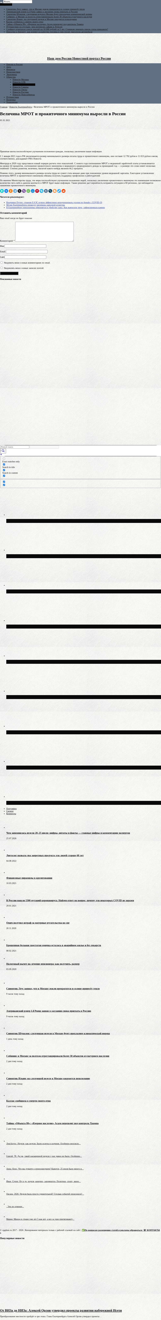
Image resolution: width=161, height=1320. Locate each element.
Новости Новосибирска (24, 94)
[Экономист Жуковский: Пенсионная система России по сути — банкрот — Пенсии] (5, 294)
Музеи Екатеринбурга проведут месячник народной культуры (35, 205)
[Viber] (24, 191)
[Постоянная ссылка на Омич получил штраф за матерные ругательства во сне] (11, 917)
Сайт (2, 257)
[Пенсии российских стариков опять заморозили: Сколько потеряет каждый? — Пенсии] (5, 329)
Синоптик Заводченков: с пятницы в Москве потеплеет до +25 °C (54, 732)
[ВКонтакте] (6, 191)
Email (2, 251)
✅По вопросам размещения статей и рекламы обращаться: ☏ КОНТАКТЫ (121, 1230)
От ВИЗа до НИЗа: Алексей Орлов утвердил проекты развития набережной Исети (61, 1310)
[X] (19, 191)
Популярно (11, 808)
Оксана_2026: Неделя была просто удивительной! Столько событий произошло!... (45, 1194)
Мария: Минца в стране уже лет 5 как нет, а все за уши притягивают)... (40, 1219)
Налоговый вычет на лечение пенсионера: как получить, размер (43, 963)
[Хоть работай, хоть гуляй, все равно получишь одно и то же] (5, 340)
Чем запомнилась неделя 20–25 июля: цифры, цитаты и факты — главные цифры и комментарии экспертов (68, 832)
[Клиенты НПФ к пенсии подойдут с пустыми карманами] (5, 417)
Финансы (10, 69)
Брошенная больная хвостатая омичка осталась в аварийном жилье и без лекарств (53, 945)
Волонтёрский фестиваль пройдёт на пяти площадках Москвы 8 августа (60, 697)
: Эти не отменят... (15, 1206)
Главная (3, 107)
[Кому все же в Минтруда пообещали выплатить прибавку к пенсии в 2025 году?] (5, 364)
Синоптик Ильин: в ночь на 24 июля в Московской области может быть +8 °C (64, 767)
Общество (11, 77)
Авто (8, 67)
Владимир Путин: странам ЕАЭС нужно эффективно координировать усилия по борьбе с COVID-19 (54, 202)
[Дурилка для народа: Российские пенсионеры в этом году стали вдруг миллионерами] (5, 352)
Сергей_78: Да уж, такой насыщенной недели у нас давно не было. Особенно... (44, 1156)
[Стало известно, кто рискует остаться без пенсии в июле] (5, 394)
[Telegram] (15, 191)
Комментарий (7, 241)
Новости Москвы (21, 79)
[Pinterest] (37, 191)
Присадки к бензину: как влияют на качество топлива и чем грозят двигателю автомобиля (49, 32)
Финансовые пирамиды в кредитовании (29, 877)
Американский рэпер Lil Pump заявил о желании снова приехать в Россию (42, 12)
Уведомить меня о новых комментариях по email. (27, 263)
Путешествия (12, 97)
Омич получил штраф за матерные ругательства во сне (37, 922)
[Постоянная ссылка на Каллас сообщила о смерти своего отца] (11, 1095)
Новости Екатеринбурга (24, 84)
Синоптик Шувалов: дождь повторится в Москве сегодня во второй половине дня (67, 803)
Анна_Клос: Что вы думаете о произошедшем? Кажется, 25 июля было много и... (45, 1169)
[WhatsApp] (28, 191)
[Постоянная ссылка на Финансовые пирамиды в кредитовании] (11, 872)
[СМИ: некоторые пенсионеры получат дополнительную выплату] (5, 429)
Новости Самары (20, 87)
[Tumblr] (46, 191)
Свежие (10, 811)
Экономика (11, 74)
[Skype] (41, 191)
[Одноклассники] (11, 191)
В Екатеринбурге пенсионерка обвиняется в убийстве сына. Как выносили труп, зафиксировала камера (55, 207)
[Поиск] (1, 2)
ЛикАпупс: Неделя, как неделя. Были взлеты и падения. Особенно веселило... (43, 1143)
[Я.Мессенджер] (2, 191)
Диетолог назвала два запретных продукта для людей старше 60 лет (45, 855)
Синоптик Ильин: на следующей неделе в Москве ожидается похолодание (41, 19)
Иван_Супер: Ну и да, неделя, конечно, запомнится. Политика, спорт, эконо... (43, 1181)
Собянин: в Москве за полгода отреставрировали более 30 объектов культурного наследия (49, 17)
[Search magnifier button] (3, 451)
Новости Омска (20, 89)
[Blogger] (55, 191)
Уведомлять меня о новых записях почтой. (24, 268)
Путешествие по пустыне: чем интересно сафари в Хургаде (34, 27)
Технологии (12, 102)
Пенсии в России (14, 64)
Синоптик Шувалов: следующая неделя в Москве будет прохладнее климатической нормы (49, 14)
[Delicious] (59, 191)
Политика (11, 100)
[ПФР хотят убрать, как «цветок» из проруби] (5, 406)
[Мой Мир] (33, 191)
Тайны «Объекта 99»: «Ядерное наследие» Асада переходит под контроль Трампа (44, 24)
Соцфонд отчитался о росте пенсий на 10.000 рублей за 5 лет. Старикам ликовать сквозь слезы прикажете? (57, 29)
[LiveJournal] (50, 191)
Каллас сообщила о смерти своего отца (24, 22)
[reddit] (63, 191)
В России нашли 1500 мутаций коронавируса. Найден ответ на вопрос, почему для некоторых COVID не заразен (70, 900)
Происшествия (13, 72)
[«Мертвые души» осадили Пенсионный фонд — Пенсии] (5, 371)
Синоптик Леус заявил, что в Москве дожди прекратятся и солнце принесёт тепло (45, 9)
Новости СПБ (19, 82)
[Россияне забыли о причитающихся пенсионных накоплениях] (5, 441)
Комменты (11, 814)
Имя (2, 246)
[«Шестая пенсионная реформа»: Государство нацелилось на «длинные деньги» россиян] (5, 305)
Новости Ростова (21, 92)
